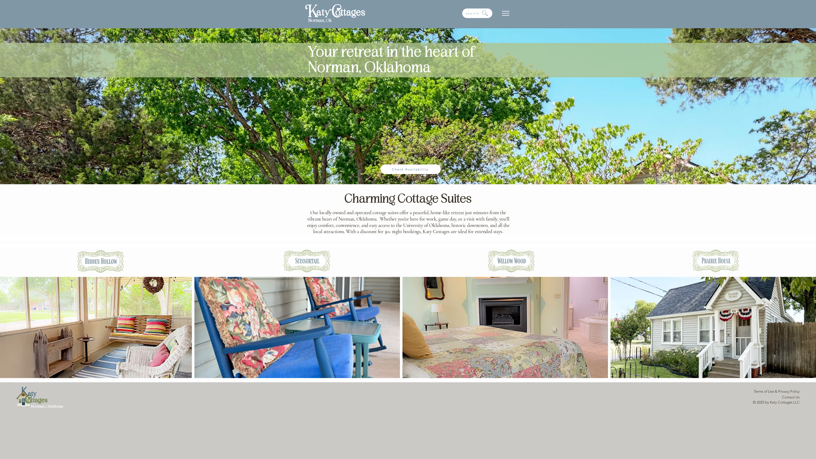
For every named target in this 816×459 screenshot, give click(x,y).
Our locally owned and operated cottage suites (354, 213)
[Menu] (505, 13)
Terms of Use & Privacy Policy (777, 391)
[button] (477, 13)
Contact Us (791, 397)
